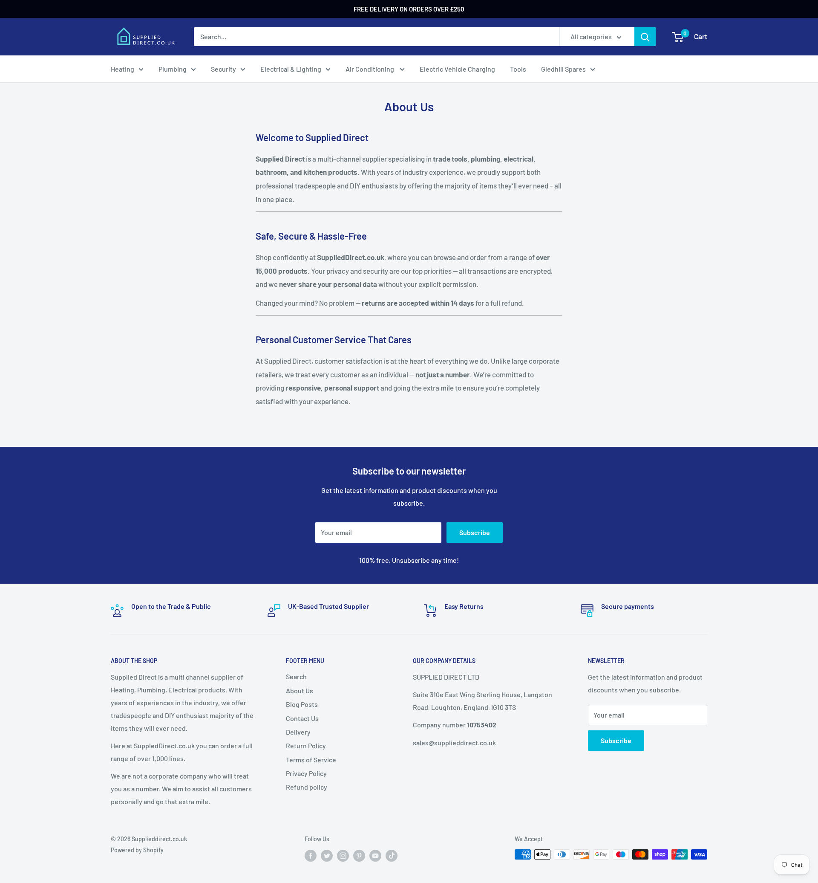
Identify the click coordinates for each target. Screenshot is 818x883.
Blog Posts (302, 704)
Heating (122, 69)
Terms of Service (311, 760)
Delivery (298, 732)
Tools (518, 69)
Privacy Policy (306, 773)
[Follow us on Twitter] (327, 855)
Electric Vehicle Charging (457, 69)
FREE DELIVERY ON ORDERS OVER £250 (409, 9)
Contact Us (302, 718)
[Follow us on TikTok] (391, 855)
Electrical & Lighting (290, 69)
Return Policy (306, 745)
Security (223, 69)
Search (296, 676)
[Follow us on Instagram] (343, 855)
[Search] (645, 36)
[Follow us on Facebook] (311, 855)
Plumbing (172, 69)
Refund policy (306, 787)
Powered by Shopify (137, 850)
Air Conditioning (370, 69)
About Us (299, 690)
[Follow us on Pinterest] (359, 855)
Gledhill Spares (563, 69)
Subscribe (474, 532)
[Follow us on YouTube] (375, 855)
